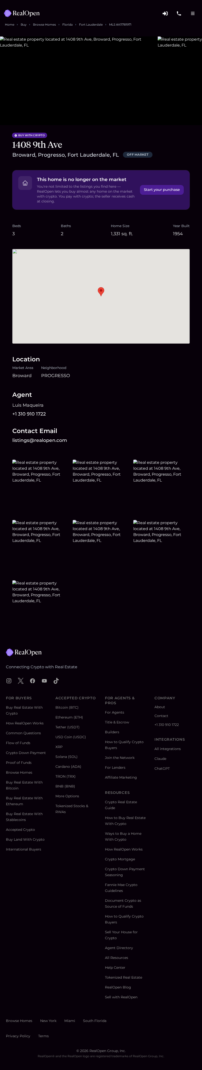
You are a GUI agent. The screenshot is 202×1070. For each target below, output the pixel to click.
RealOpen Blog (118, 987)
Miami (69, 1021)
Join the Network (120, 757)
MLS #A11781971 (120, 24)
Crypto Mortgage (120, 859)
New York (48, 1021)
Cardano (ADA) (68, 766)
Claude (160, 758)
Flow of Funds (18, 743)
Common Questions (23, 733)
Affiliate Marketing (121, 777)
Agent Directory (119, 948)
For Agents (114, 712)
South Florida (94, 1021)
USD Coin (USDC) (70, 737)
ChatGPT (162, 768)
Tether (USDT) (67, 727)
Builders (112, 732)
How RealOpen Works (25, 723)
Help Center (115, 967)
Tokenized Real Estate (123, 977)
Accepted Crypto (20, 829)
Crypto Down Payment (26, 753)
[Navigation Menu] (192, 13)
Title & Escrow (117, 722)
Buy (24, 24)
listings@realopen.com (39, 440)
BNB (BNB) (65, 786)
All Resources (116, 957)
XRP (59, 747)
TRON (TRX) (65, 776)
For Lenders (115, 767)
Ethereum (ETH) (69, 717)
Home (9, 24)
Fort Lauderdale (91, 24)
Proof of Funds (19, 762)
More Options (67, 796)
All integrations (167, 749)
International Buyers (23, 849)
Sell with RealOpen (121, 997)
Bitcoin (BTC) (67, 707)
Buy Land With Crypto (25, 839)
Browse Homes (44, 24)
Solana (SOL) (66, 756)
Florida (67, 24)
